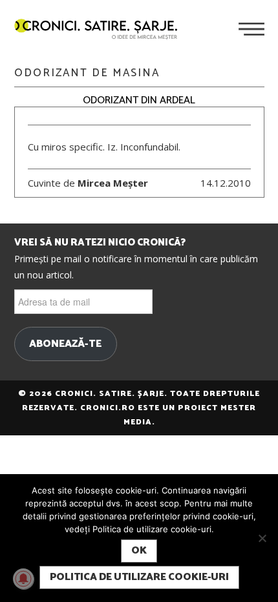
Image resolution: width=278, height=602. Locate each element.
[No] (261, 538)
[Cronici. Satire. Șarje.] (101, 30)
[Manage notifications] (23, 578)
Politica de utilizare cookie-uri (139, 577)
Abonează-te (65, 344)
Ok (139, 551)
